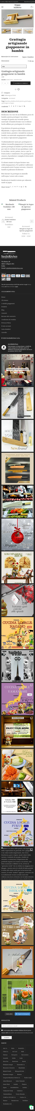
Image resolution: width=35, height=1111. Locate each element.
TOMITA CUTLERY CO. (9, 1097)
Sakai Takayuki (20, 1081)
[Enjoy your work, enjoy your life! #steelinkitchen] (17, 732)
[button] (2, 7)
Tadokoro (20, 1091)
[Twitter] (9, 106)
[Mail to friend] (18, 106)
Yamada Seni (14, 1100)
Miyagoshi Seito (19, 1071)
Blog (2, 310)
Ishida (13, 1058)
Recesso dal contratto (8, 316)
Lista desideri (6, 329)
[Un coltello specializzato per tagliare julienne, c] (17, 995)
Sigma (5, 1087)
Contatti (4, 313)
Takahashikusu (7, 1094)
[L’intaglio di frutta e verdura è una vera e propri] (17, 765)
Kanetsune (15, 1061)
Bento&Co (10, 80)
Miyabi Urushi (7, 1071)
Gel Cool (14, 1051)
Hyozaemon (24, 1055)
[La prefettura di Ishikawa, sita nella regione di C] (17, 896)
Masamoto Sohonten (9, 1068)
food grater (20, 101)
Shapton (24, 1084)
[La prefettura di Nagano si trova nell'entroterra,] (17, 633)
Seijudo (16, 1084)
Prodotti (4, 307)
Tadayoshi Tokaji (8, 1091)
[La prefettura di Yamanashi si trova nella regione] (17, 699)
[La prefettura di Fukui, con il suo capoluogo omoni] (17, 830)
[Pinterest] (16, 106)
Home (3, 297)
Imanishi (5, 1058)
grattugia (27, 101)
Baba (12, 1048)
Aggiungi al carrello (21, 83)
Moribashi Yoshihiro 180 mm (9, 221)
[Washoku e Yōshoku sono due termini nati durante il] (17, 798)
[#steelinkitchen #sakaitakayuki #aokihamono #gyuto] (17, 502)
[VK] (14, 106)
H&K (22, 1051)
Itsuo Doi (5, 1061)
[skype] (24, 106)
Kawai (24, 1061)
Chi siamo (4, 300)
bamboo (8, 101)
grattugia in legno (8, 103)
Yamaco (5, 1100)
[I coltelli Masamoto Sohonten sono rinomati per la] (17, 436)
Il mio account (6, 326)
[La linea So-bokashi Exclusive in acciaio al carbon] (17, 962)
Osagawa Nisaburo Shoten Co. (11, 1077)
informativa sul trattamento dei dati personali (20, 1033)
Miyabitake (18, 80)
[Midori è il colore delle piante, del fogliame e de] (17, 863)
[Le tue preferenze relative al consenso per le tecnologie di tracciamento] (32, 1108)
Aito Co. (5, 1048)
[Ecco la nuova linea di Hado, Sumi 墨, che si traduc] (17, 929)
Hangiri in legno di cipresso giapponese (26, 230)
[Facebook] (11, 106)
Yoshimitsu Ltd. (7, 1104)
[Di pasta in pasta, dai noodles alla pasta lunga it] (17, 567)
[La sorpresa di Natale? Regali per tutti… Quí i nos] (17, 534)
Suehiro (24, 1087)
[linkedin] (20, 106)
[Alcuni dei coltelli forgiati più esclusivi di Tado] (17, 469)
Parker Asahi (28, 1077)
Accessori (12, 98)
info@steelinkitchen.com (14, 268)
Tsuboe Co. (23, 1097)
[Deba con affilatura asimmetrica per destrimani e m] (17, 666)
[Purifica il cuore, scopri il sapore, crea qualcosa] (17, 370)
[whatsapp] (22, 106)
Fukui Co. (26, 233)
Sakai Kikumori (7, 1081)
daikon (13, 101)
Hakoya (5, 1055)
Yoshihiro (9, 224)
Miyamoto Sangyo (8, 1074)
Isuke (21, 1058)
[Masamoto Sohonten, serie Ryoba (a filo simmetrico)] (17, 403)
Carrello (4, 332)
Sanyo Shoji (6, 1084)
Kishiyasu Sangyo (8, 1064)
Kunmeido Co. (21, 1064)
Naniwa (19, 1074)
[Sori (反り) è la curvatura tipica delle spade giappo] (17, 600)
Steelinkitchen (14, 1087)
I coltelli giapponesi (8, 303)
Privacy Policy (6, 323)
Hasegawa (14, 1055)
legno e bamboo (28, 57)
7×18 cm (31, 61)
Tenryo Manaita (20, 1094)
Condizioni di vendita (8, 319)
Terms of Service (11, 286)
